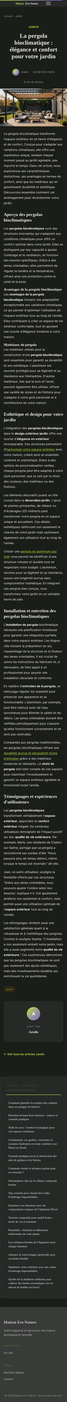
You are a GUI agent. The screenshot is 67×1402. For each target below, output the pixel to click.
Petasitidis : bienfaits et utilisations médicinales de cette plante (28, 1231)
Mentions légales (14, 1372)
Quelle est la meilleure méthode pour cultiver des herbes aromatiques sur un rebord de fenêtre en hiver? (30, 1283)
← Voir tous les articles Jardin (24, 1054)
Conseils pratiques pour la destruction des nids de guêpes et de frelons (32, 1157)
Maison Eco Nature (20, 1322)
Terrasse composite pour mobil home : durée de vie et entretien (30, 1219)
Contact (8, 1379)
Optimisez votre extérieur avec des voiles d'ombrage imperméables (32, 1268)
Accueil (8, 16)
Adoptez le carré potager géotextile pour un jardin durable (31, 1256)
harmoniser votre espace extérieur (30, 449)
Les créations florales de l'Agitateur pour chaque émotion (31, 1244)
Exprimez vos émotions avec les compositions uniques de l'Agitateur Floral (33, 1207)
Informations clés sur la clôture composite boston (32, 1182)
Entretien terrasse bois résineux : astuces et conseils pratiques (33, 1117)
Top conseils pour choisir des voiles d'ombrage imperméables (29, 1194)
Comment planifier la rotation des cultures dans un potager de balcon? (32, 1104)
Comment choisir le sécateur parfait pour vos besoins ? (32, 1170)
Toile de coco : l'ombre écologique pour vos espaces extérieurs (31, 1129)
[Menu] (48, 3)
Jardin (19, 16)
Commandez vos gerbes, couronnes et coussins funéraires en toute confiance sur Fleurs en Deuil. (32, 1143)
